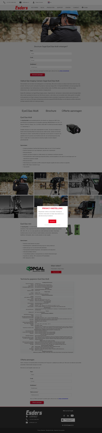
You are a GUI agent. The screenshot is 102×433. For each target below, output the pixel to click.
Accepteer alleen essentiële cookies (52, 224)
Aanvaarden (52, 221)
